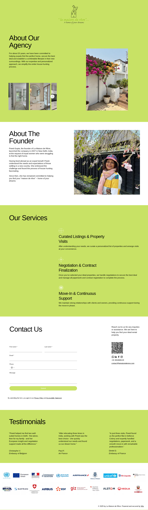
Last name (48, 347)
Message (12, 373)
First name (13, 347)
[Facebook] (118, 356)
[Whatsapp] (112, 356)
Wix (142, 506)
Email (11, 355)
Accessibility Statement (54, 398)
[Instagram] (121, 356)
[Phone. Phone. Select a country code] (13, 367)
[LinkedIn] (115, 356)
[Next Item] (52, 96)
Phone (11, 364)
